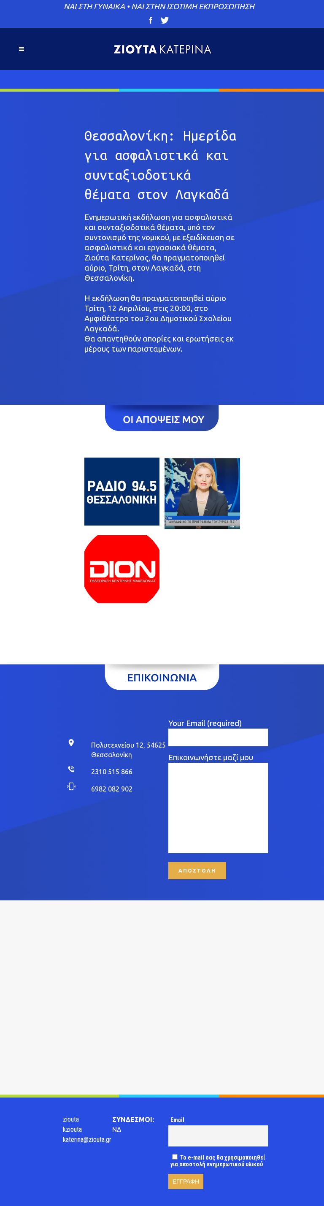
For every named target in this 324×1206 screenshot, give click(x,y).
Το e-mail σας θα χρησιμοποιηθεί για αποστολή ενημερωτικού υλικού (217, 1161)
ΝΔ (116, 1129)
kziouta (72, 1129)
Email (177, 1120)
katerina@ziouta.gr (87, 1140)
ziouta (71, 1119)
